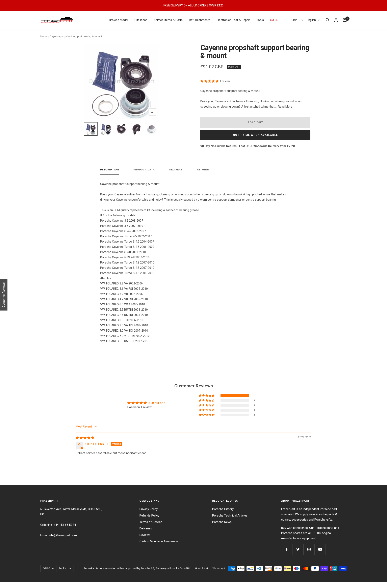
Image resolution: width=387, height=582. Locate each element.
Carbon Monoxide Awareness (159, 541)
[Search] (327, 20)
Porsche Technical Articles (230, 515)
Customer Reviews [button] (3, 294)
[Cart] (345, 20)
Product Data (144, 169)
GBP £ (295, 20)
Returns (203, 169)
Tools (260, 20)
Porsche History (223, 509)
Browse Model (118, 20)
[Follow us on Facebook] (286, 549)
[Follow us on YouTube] (320, 549)
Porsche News (222, 522)
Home (43, 36)
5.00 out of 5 (156, 403)
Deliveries (145, 528)
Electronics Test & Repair (233, 20)
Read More (285, 106)
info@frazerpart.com (63, 535)
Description (109, 169)
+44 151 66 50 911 (65, 525)
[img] (85, 438)
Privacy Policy (148, 509)
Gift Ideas (140, 20)
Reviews (144, 535)
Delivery (175, 169)
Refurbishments (199, 20)
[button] (210, 81)
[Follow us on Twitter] (297, 549)
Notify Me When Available (255, 134)
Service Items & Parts (168, 20)
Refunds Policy (149, 515)
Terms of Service (150, 522)
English (311, 20)
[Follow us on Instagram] (308, 549)
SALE (274, 20)
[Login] (336, 20)
